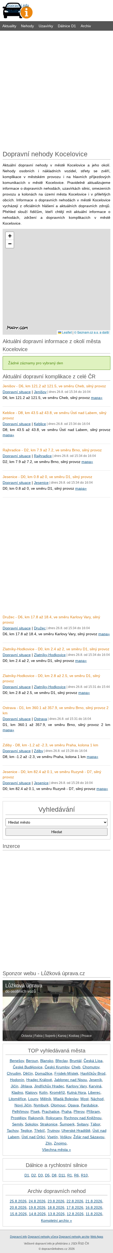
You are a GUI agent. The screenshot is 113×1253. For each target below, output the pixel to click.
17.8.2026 (74, 1207)
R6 (76, 1175)
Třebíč (39, 1130)
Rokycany (54, 1118)
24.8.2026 (37, 1201)
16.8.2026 (93, 1207)
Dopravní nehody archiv (74, 1236)
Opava (73, 1105)
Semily (17, 1124)
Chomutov (91, 1067)
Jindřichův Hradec (49, 1086)
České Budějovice (28, 1067)
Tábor (95, 1124)
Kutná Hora (76, 1092)
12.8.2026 (75, 1214)
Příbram (93, 1111)
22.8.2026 (74, 1201)
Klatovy (31, 1092)
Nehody (27, 26)
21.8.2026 (93, 1201)
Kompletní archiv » (56, 1220)
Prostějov (18, 1118)
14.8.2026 (37, 1214)
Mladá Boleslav (65, 1099)
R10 (84, 1175)
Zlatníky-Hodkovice (50, 655)
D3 (40, 1175)
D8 (54, 1175)
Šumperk (67, 1124)
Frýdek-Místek (66, 1073)
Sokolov (31, 1124)
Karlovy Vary (76, 1086)
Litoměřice (17, 1099)
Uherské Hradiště (75, 1130)
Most (84, 1099)
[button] (10, 236)
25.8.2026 (18, 1201)
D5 (47, 1175)
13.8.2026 (56, 1214)
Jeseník (95, 1080)
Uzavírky (46, 26)
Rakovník (36, 1118)
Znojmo (60, 1143)
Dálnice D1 (67, 26)
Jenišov (40, 392)
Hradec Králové (39, 1080)
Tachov (12, 1130)
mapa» (96, 398)
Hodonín (17, 1080)
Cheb (75, 1067)
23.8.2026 (56, 1201)
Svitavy (82, 1124)
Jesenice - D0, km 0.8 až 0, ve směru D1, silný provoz (47, 477)
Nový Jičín (23, 1105)
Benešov (17, 1061)
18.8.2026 (56, 1207)
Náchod (97, 1099)
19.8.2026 (37, 1207)
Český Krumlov (57, 1067)
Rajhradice (43, 456)
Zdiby (38, 751)
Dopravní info (18, 1236)
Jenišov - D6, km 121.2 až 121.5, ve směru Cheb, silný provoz (54, 386)
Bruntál (75, 1061)
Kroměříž (57, 1092)
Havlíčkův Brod (92, 1073)
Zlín (48, 1143)
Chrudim (14, 1073)
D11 (62, 1175)
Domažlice (43, 1073)
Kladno (17, 1092)
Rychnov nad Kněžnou (82, 1118)
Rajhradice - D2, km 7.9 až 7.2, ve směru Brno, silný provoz (52, 450)
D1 (26, 1175)
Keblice (40, 424)
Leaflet (66, 332)
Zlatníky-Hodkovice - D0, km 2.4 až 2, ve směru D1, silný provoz (56, 649)
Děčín (28, 1073)
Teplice (26, 1130)
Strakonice (49, 1124)
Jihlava (26, 1086)
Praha (66, 1111)
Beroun (32, 1061)
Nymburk (41, 1105)
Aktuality (9, 26)
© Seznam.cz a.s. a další (91, 332)
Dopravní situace (17, 392)
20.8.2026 (18, 1207)
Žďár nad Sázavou (88, 1137)
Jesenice (41, 482)
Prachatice (50, 1111)
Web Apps (96, 1236)
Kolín (43, 1092)
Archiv (86, 26)
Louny (33, 1099)
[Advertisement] (56, 89)
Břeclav (61, 1061)
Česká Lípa (93, 1061)
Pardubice (89, 1105)
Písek (35, 1111)
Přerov (79, 1111)
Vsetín (52, 1137)
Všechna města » (56, 1149)
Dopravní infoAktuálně (18, 8)
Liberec (94, 1092)
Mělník (45, 1099)
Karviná (95, 1086)
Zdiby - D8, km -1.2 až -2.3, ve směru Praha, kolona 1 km (50, 745)
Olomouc (58, 1105)
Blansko (46, 1061)
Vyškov (65, 1137)
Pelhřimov (20, 1111)
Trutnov (53, 1130)
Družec (40, 628)
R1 (69, 1175)
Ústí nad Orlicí (33, 1137)
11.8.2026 (94, 1214)
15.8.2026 (18, 1214)
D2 (33, 1175)
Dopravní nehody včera (43, 1236)
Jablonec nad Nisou (70, 1080)
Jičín (14, 1086)
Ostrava (40, 719)
